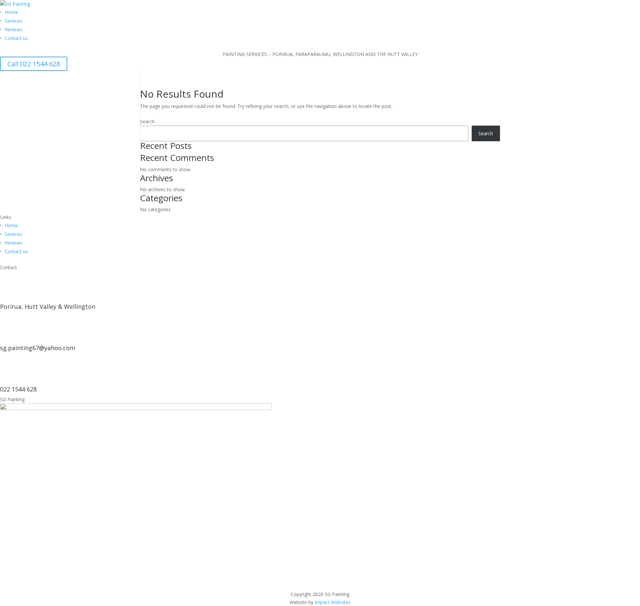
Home (11, 12)
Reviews (13, 29)
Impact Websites (333, 602)
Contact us (16, 38)
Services (13, 21)
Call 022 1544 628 (33, 63)
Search (147, 121)
